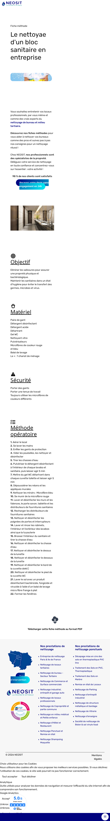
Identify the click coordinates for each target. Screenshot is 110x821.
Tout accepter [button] (9, 776)
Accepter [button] (7, 798)
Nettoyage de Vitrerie (85, 711)
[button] (104, 808)
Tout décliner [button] (28, 776)
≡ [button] (105, 817)
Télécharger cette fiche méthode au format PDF (55, 629)
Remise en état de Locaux (88, 684)
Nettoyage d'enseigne (86, 716)
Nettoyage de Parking (86, 689)
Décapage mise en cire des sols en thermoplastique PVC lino (89, 659)
